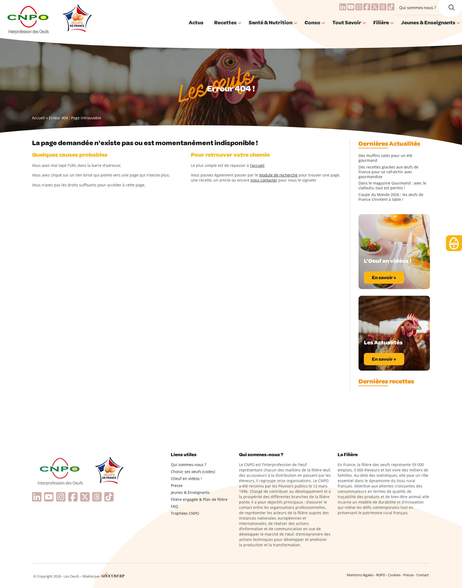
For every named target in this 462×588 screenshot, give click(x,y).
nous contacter (264, 180)
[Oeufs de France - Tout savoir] (76, 19)
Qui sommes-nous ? (417, 7)
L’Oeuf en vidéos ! (186, 478)
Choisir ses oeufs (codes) (193, 471)
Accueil (38, 117)
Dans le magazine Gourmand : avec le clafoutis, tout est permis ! (392, 185)
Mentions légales (360, 574)
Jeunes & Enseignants (190, 492)
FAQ (174, 506)
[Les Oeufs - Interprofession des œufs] (28, 19)
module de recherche (278, 175)
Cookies (394, 574)
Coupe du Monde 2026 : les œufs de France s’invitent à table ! (391, 197)
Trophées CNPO (185, 513)
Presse (177, 485)
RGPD (380, 574)
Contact (422, 574)
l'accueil (257, 165)
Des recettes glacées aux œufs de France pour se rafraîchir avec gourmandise (388, 172)
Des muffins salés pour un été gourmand (385, 158)
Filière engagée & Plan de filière (199, 499)
